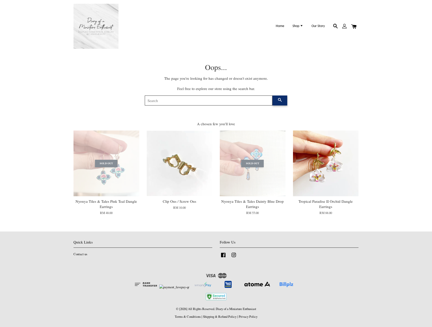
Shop (296, 26)
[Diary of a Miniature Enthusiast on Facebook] (223, 257)
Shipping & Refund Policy (219, 316)
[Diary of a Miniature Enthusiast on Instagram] (233, 257)
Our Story (318, 26)
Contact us (80, 254)
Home (280, 26)
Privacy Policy (248, 316)
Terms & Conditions (188, 316)
